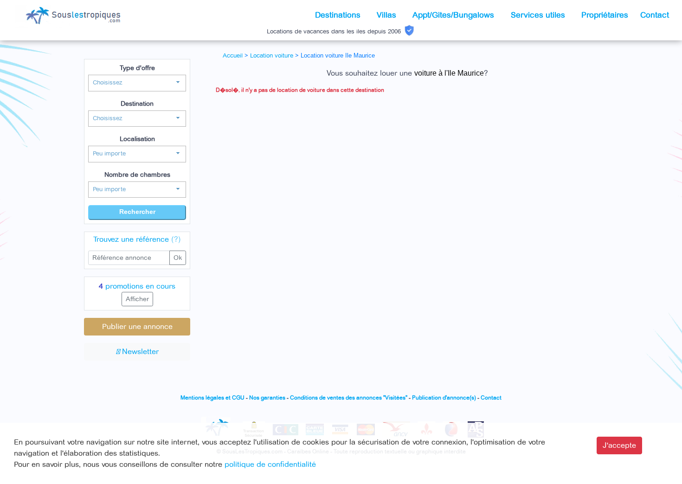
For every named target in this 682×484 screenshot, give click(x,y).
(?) (176, 239)
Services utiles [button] (539, 15)
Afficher (137, 299)
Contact (654, 15)
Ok (178, 258)
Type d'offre (137, 68)
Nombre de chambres (137, 175)
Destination (137, 104)
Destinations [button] (339, 15)
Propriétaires (604, 15)
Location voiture (271, 55)
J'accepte (619, 445)
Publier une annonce (137, 326)
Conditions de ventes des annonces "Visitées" (348, 397)
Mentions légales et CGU (212, 397)
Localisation (137, 139)
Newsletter (139, 351)
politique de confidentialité (270, 464)
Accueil (233, 55)
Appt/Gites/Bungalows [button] (454, 15)
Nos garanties (267, 397)
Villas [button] (388, 15)
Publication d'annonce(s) (444, 397)
